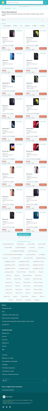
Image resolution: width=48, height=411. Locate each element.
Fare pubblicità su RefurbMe (9, 361)
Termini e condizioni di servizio (10, 374)
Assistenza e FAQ (6, 308)
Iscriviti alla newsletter (8, 390)
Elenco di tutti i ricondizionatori (10, 318)
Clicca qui (32, 5)
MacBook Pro (5, 333)
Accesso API (5, 324)
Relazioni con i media (7, 358)
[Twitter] (6, 407)
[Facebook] (3, 407)
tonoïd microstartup (6, 401)
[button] (44, 20)
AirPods (4, 346)
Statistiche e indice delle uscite (10, 314)
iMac (3, 349)
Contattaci (5, 364)
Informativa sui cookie (8, 371)
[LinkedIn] (10, 407)
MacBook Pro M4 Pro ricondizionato (15, 400)
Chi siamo (4, 355)
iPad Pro (4, 336)
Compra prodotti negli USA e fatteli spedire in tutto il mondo (18, 321)
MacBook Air (5, 343)
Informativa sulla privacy (8, 368)
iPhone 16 (4, 339)
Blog (3, 311)
